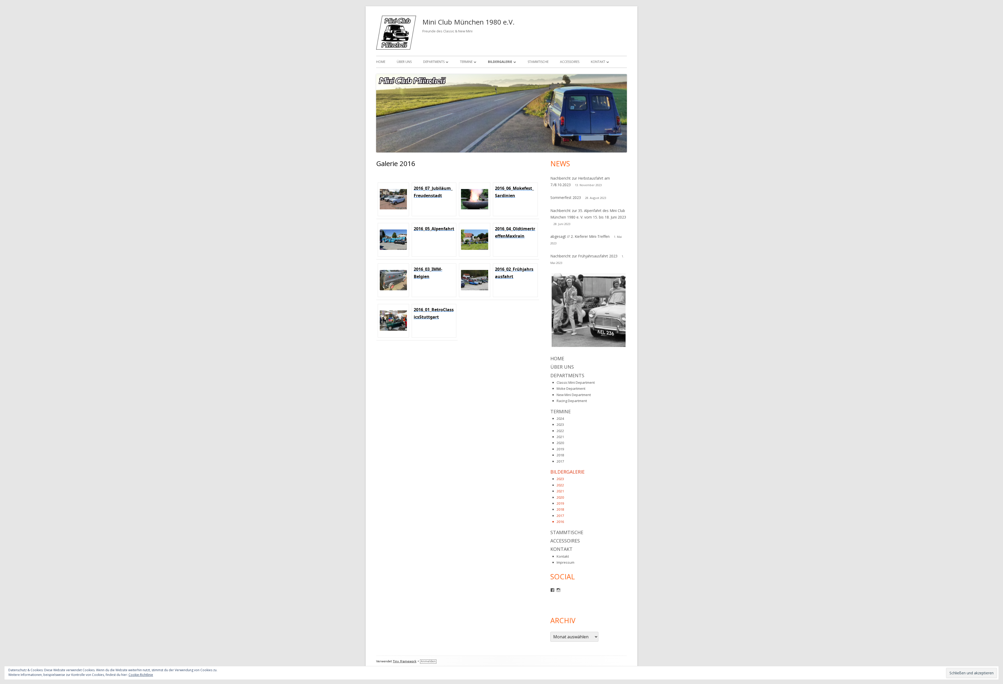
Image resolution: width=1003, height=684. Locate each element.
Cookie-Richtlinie (141, 675)
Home (380, 62)
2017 (560, 461)
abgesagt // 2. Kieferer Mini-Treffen (580, 236)
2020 (560, 442)
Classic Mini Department (576, 382)
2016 (560, 521)
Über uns (404, 62)
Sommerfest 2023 (565, 197)
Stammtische (538, 62)
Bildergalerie (500, 62)
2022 (560, 430)
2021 (560, 436)
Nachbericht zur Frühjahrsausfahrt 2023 (583, 255)
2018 (560, 455)
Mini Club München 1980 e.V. (468, 22)
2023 (560, 424)
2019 (560, 449)
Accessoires (569, 62)
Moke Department (571, 388)
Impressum (565, 562)
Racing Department (572, 400)
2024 (560, 418)
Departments (434, 62)
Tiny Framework (404, 661)
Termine (466, 62)
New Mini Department (574, 394)
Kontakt (598, 62)
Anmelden (428, 661)
